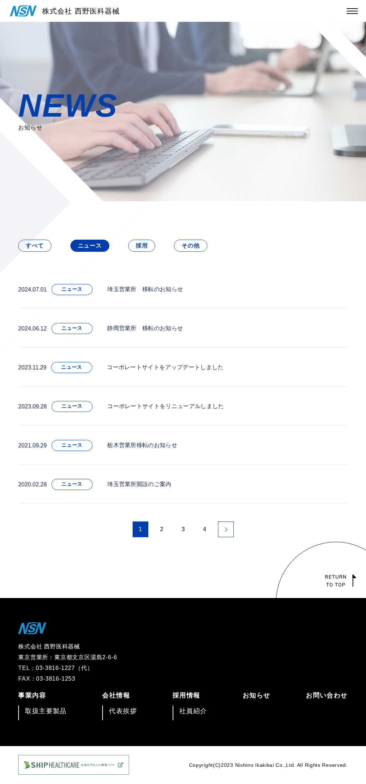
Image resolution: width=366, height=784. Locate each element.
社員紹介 (193, 711)
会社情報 (116, 695)
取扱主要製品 (46, 711)
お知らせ (257, 695)
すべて (35, 245)
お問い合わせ (327, 695)
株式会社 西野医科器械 (81, 11)
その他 (190, 245)
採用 (142, 245)
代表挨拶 (123, 711)
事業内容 (32, 695)
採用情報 (187, 695)
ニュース (90, 245)
